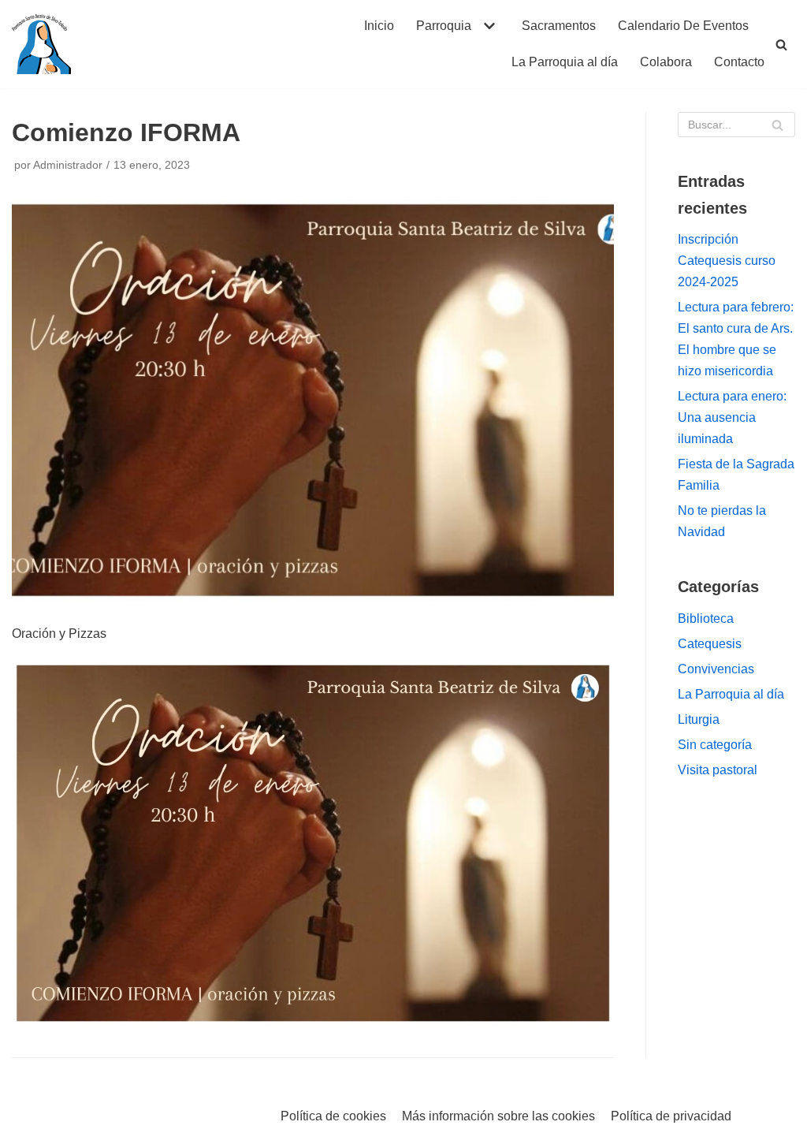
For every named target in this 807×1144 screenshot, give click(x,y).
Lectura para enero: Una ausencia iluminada (732, 417)
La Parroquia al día (564, 62)
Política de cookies (333, 1116)
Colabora (666, 62)
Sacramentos (559, 25)
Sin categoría (715, 744)
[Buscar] (781, 44)
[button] (487, 26)
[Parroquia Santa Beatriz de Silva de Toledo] (41, 44)
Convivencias (716, 669)
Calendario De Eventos (683, 25)
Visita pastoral (717, 770)
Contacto (739, 62)
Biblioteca (706, 618)
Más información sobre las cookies (498, 1116)
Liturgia (699, 719)
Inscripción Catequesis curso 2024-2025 (726, 261)
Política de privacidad (671, 1116)
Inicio (379, 25)
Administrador (67, 165)
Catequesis (710, 643)
